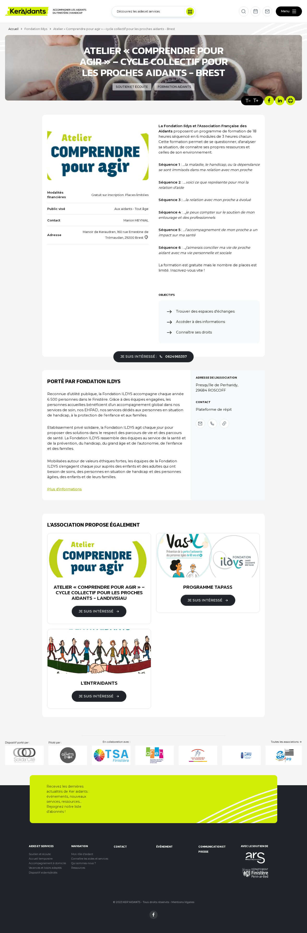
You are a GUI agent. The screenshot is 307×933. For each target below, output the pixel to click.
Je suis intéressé (96, 611)
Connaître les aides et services (89, 858)
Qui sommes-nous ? (83, 863)
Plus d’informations (64, 489)
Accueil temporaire (41, 858)
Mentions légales (182, 902)
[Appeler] (212, 423)
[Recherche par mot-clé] (244, 11)
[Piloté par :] (67, 755)
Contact (120, 846)
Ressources (78, 867)
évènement (164, 846)
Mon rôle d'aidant (82, 854)
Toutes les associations (285, 741)
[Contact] (267, 11)
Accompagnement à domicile (47, 863)
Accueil (13, 29)
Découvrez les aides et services (138, 11)
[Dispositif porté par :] (24, 755)
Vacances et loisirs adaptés (45, 867)
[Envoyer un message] (200, 423)
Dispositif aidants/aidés (43, 872)
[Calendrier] (255, 11)
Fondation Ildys (35, 29)
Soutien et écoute (40, 854)
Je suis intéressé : (153, 356)
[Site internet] (224, 423)
